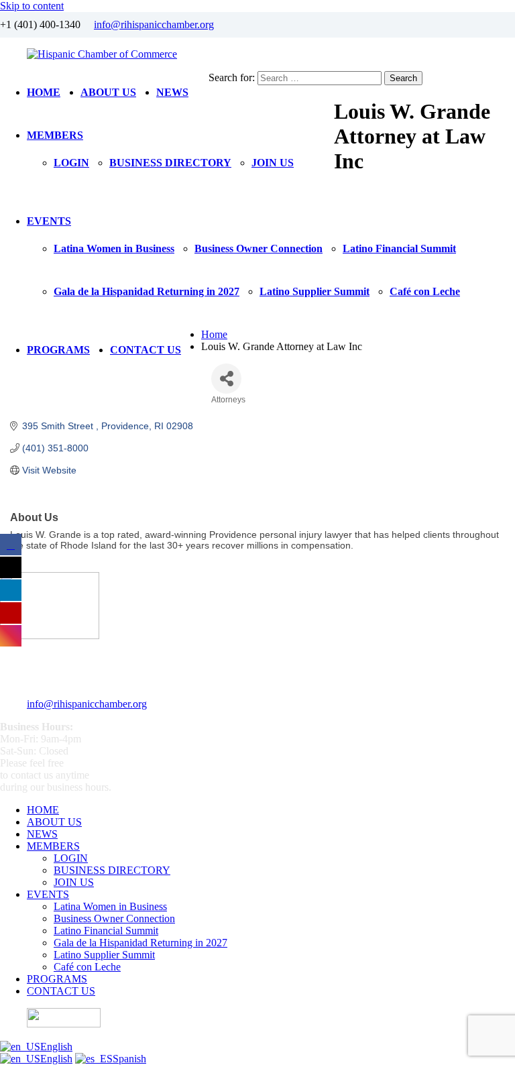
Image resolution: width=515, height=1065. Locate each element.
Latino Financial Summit (399, 248)
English (56, 1046)
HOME (43, 92)
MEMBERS (55, 135)
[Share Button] (226, 378)
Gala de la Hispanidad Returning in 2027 (146, 291)
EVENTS (49, 221)
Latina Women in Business (114, 248)
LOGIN (71, 162)
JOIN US (272, 162)
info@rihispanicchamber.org (154, 24)
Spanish (129, 1058)
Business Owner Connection (258, 248)
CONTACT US (145, 349)
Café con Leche (425, 291)
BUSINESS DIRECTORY (170, 162)
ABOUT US (108, 92)
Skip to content (32, 5)
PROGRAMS (58, 349)
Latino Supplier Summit (314, 291)
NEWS (172, 92)
